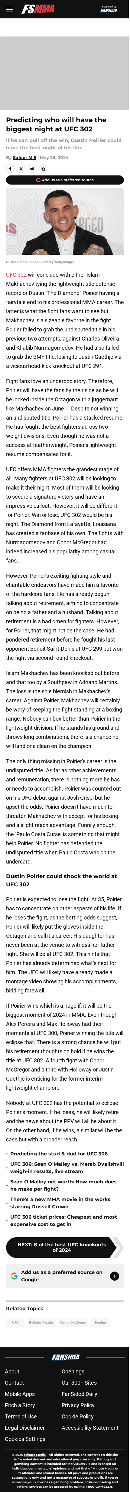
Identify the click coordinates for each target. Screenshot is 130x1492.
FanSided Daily (79, 1394)
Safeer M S (24, 157)
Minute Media (35, 1455)
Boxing (100, 1322)
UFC (15, 1322)
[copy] (43, 168)
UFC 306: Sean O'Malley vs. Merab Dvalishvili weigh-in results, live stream (67, 1167)
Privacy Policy (78, 1405)
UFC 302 (16, 275)
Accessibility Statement (90, 1427)
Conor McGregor (73, 1322)
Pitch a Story (20, 1405)
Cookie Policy (78, 1416)
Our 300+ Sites (79, 1382)
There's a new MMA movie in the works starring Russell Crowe (60, 1203)
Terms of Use (21, 1416)
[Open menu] (9, 9)
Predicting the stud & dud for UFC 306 (59, 1154)
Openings (73, 1371)
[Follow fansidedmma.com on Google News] (114, 1276)
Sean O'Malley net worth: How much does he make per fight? (63, 1185)
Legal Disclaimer (25, 1427)
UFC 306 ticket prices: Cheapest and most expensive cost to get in (63, 1220)
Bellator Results (41, 1322)
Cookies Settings (25, 1439)
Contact (14, 1382)
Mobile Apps (20, 1394)
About (12, 1371)
